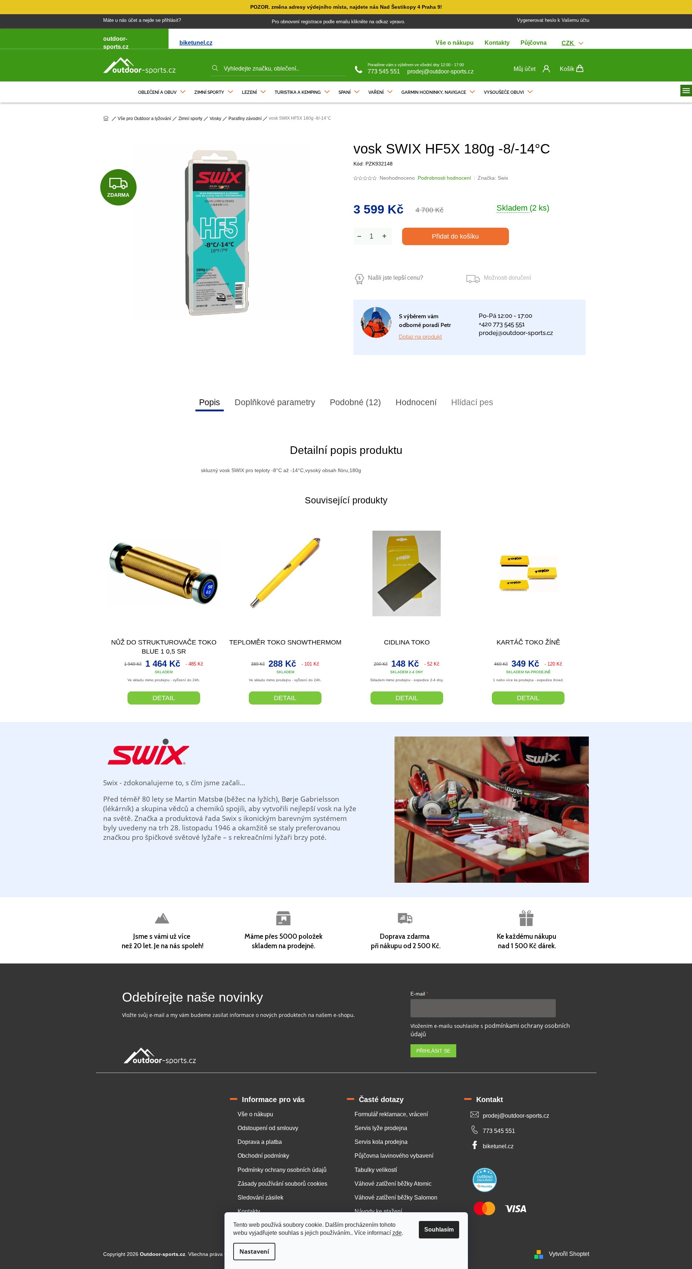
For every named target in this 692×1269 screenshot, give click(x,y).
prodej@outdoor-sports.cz (440, 71)
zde (397, 1233)
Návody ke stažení (378, 1211)
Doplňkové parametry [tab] (275, 402)
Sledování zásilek (260, 1197)
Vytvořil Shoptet (569, 1254)
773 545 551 (384, 71)
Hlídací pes (472, 402)
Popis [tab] (209, 402)
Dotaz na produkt (420, 337)
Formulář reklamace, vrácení (391, 1114)
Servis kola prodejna (381, 1142)
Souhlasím (439, 1229)
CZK (568, 43)
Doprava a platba (260, 1142)
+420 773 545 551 (502, 324)
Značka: (493, 178)
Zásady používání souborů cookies (282, 1184)
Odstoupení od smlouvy (268, 1128)
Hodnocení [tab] (416, 402)
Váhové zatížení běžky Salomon (396, 1197)
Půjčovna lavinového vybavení (394, 1156)
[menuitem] (162, 90)
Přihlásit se (433, 1051)
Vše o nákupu (455, 43)
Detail (164, 698)
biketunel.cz (196, 43)
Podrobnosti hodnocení (444, 178)
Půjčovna (534, 43)
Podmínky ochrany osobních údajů (282, 1170)
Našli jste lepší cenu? (395, 278)
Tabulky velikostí (376, 1170)
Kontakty (497, 43)
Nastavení (254, 1252)
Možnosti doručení (507, 278)
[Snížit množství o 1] (359, 236)
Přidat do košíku (455, 236)
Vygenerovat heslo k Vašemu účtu (553, 20)
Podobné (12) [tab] (355, 402)
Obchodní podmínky (263, 1156)
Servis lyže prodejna (381, 1128)
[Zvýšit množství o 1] (384, 236)
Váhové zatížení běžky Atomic (393, 1184)
